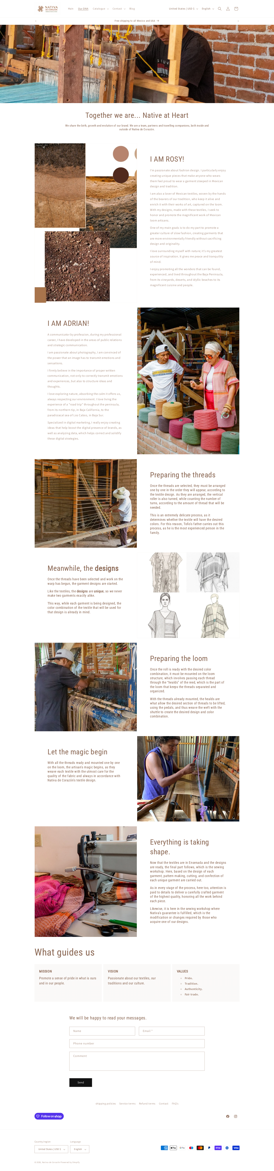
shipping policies (106, 1103)
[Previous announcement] (36, 21)
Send (81, 1082)
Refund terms (147, 1103)
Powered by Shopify (70, 1162)
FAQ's (175, 1103)
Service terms (127, 1103)
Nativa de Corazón (51, 1162)
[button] (100, 8)
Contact (164, 1103)
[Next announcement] (238, 21)
